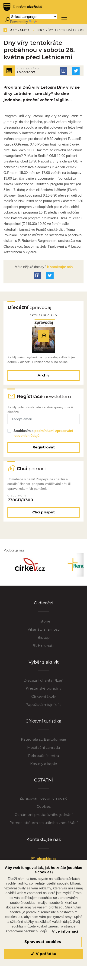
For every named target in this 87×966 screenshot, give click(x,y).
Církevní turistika (43, 721)
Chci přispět (43, 512)
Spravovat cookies (42, 942)
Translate (45, 22)
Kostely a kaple (43, 764)
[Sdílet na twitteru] (76, 71)
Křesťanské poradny (43, 688)
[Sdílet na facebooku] (63, 71)
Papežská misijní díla (43, 704)
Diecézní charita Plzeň (43, 680)
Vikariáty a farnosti (44, 629)
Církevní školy (43, 696)
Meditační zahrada (43, 747)
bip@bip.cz (46, 858)
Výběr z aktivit (44, 662)
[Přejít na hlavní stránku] (22, 7)
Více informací (65, 931)
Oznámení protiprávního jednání (43, 814)
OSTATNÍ (43, 780)
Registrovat (43, 447)
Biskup (44, 637)
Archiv (43, 375)
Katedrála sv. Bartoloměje (43, 739)
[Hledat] (7, 19)
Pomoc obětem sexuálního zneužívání (43, 822)
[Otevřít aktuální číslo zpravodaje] (43, 336)
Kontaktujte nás (59, 267)
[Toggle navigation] (64, 19)
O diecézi (43, 603)
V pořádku (45, 954)
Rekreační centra (43, 755)
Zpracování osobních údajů (43, 798)
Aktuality (19, 30)
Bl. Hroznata (43, 645)
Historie (43, 621)
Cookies (44, 806)
